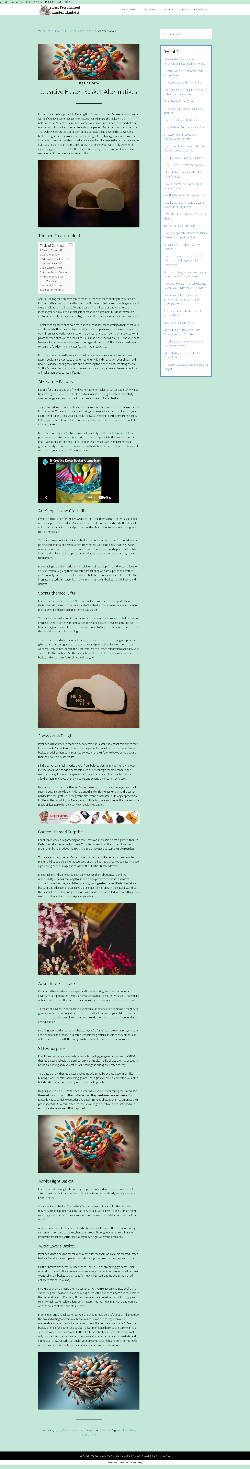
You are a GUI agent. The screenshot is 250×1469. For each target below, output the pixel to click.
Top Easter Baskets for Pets (179, 225)
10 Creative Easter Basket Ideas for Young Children (184, 313)
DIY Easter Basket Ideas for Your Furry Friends (186, 216)
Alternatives (128, 1430)
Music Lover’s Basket (54, 290)
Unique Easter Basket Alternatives (183, 165)
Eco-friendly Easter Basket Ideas (182, 120)
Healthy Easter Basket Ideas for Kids (184, 195)
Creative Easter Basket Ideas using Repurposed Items (183, 343)
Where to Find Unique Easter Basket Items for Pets (184, 174)
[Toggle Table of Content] (69, 245)
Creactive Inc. (107, 1456)
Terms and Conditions (118, 1462)
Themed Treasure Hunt (53, 250)
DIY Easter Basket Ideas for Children (184, 82)
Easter (93, 1434)
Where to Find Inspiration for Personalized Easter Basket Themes (184, 61)
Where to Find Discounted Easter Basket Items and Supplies (183, 332)
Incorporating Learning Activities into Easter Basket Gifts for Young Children (185, 286)
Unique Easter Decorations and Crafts (185, 127)
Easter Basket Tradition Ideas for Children (182, 246)
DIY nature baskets (63, 394)
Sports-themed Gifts (53, 264)
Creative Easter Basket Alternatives (184, 157)
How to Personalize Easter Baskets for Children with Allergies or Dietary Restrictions (185, 260)
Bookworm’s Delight (52, 268)
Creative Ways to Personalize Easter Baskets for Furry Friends (184, 205)
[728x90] (88, 822)
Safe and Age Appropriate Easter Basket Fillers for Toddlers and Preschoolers (183, 299)
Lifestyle (105, 1430)
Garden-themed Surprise (55, 272)
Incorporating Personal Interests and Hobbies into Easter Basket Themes (185, 92)
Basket (84, 1434)
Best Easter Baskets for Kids (180, 322)
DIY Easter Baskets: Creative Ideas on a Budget (186, 367)
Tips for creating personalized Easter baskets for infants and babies (185, 274)
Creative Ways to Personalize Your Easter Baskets (183, 73)
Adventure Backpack (52, 277)
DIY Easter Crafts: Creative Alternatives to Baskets (179, 137)
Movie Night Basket (52, 286)
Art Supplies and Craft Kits (55, 259)
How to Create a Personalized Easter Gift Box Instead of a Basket (185, 148)
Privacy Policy (136, 1462)
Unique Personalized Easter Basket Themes (184, 110)
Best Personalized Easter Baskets (64, 9)
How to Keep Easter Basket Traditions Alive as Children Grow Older (185, 235)
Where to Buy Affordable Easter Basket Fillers (182, 355)
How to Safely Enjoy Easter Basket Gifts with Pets (183, 186)
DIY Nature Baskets (52, 255)
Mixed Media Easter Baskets (180, 101)
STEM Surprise (49, 281)
